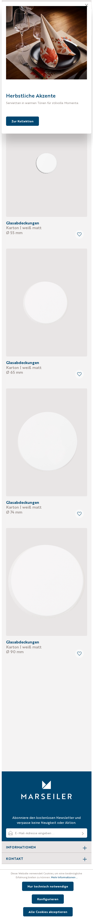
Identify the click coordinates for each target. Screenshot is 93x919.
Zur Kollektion (22, 121)
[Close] (86, 5)
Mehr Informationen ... (64, 877)
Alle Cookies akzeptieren (48, 912)
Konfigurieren (47, 899)
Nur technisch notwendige (47, 886)
